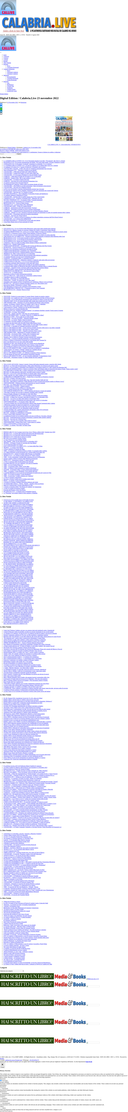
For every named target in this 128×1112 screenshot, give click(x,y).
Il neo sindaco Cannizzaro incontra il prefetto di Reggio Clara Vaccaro (22, 650)
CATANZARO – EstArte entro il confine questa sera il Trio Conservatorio (23, 197)
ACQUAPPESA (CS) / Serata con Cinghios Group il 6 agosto (20, 241)
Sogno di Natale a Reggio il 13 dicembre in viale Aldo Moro (20, 394)
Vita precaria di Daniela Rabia (11, 912)
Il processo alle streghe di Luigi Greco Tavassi (16, 914)
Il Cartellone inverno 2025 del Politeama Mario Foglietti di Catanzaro (22, 766)
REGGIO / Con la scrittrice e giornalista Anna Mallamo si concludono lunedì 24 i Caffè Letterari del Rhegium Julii (35, 367)
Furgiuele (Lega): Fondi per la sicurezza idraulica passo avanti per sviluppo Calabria (26, 718)
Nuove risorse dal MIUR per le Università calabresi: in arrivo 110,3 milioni (24, 641)
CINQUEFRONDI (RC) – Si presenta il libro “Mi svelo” (19, 402)
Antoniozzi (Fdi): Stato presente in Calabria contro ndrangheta (20, 712)
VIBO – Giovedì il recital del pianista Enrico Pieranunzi (18, 880)
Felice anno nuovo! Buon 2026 (12, 675)
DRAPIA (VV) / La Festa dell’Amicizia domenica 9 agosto (19, 435)
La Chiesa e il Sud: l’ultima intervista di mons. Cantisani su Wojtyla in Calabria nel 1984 (27, 964)
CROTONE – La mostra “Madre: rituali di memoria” (18, 320)
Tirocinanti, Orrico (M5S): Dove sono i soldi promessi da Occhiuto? (22, 707)
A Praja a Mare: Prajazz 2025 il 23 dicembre (15, 835)
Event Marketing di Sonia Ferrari (12, 961)
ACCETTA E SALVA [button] (6, 1111)
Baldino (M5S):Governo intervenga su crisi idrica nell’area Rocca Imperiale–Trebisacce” (27, 701)
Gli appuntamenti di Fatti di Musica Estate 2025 (16, 841)
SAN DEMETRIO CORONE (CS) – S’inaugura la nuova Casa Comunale (24, 288)
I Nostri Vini (10, 86)
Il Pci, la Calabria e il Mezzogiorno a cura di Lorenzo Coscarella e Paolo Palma (25, 936)
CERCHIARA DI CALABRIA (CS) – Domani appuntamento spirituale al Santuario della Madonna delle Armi (34, 236)
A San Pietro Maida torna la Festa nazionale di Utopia (18, 222)
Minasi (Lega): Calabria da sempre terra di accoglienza (18, 737)
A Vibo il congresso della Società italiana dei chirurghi (18, 462)
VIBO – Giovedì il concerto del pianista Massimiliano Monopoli (21, 891)
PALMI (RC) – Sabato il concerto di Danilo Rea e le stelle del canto (22, 877)
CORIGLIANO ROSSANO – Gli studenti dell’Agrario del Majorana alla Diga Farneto (27, 246)
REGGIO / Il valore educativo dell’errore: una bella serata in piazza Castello (24, 372)
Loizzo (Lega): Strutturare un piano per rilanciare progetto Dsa (20, 734)
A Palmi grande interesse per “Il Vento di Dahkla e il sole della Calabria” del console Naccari (28, 646)
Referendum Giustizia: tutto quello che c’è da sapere (17, 661)
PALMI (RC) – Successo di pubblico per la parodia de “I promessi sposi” (23, 806)
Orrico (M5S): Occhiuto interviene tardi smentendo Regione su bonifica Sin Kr (25, 710)
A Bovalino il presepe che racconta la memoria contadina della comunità (23, 392)
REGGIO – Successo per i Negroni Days (14, 419)
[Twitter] (64, 107)
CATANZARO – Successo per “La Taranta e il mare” (18, 192)
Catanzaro (6, 56)
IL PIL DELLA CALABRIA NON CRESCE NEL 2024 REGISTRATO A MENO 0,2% (16, 622)
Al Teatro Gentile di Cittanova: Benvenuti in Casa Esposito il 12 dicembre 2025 (25, 767)
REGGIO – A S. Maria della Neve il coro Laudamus (17, 384)
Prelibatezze (10, 84)
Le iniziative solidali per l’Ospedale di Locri (15, 411)
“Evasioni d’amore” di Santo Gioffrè (13, 909)
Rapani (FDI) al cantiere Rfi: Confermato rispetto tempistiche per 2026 (22, 703)
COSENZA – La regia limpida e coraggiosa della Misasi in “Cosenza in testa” (24, 786)
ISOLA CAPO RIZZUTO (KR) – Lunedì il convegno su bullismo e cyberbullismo (26, 348)
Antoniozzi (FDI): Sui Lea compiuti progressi (15, 726)
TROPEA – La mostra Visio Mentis (13, 447)
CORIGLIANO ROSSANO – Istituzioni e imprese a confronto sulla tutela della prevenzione (29, 260)
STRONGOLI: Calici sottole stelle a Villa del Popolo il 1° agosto (21, 306)
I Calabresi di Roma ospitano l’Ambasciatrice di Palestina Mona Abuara (23, 690)
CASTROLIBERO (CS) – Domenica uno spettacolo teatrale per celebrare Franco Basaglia (28, 813)
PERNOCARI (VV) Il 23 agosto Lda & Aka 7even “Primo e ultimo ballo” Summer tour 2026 (29, 432)
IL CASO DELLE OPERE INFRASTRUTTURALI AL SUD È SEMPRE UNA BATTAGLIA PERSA (18, 566)
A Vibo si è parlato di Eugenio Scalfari (14, 488)
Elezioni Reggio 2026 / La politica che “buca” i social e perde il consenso (23, 652)
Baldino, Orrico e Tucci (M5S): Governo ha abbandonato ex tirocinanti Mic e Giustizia (27, 721)
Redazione (23, 102)
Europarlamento (11, 77)
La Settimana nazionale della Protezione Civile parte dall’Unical (21, 263)
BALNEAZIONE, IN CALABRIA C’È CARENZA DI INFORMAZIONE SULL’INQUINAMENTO (18, 591)
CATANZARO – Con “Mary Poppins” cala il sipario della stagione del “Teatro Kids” (27, 805)
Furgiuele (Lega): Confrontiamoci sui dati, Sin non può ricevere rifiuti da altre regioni (26, 709)
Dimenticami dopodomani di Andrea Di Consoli (16, 911)
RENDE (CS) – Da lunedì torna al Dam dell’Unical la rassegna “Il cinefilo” (24, 794)
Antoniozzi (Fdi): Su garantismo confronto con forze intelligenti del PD (23, 756)
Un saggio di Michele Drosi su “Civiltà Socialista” (17, 917)
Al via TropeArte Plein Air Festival (13, 444)
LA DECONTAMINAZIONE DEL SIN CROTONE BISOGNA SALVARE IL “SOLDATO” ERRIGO (18, 578)
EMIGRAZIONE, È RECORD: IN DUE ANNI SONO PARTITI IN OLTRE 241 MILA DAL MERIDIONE (19, 588)
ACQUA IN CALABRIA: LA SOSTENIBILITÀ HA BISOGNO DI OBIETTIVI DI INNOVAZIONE (18, 616)
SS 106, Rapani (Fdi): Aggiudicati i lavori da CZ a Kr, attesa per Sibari (22, 698)
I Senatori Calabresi (12, 73)
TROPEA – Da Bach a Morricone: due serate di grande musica (20, 848)
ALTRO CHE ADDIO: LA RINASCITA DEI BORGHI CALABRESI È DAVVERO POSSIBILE (18, 503)
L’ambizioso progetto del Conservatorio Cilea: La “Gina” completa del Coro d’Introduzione (28, 890)
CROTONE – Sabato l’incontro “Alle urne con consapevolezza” (21, 313)
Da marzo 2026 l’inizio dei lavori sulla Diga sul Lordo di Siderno (21, 406)
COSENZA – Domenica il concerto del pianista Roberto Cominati (21, 884)
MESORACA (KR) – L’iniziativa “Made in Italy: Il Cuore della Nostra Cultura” (25, 324)
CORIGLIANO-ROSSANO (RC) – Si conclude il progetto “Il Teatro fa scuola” (25, 802)
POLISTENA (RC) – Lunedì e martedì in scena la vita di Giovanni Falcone (24, 811)
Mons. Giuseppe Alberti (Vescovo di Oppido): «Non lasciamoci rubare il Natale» (25, 680)
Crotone (5, 59)
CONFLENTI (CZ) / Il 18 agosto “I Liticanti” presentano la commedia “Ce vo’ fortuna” (27, 164)
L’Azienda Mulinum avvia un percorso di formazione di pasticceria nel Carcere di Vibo (27, 472)
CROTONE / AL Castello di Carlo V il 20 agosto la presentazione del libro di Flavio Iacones (29, 298)
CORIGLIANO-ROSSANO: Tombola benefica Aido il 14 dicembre (22, 252)
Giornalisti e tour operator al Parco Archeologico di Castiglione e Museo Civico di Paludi (27, 282)
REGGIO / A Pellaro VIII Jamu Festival (14, 378)
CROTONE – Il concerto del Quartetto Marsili (16, 895)
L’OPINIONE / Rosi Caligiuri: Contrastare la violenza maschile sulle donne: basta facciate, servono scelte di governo (35, 688)
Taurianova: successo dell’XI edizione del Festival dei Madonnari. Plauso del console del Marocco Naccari (32, 649)
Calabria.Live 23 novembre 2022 (32, 147)
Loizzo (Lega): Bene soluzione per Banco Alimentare (18, 729)
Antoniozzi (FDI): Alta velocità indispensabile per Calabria (19, 751)
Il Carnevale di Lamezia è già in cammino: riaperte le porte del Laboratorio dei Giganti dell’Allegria (30, 190)
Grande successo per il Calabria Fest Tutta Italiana (17, 857)
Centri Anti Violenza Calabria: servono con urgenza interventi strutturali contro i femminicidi (28, 630)
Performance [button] (3, 1091)
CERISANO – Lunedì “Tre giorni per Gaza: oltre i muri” (19, 280)
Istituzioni (6, 75)
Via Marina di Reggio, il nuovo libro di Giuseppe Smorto (19, 928)
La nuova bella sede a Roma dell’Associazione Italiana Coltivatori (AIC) (23, 685)
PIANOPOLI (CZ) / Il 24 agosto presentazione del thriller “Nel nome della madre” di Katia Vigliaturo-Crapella (34, 162)
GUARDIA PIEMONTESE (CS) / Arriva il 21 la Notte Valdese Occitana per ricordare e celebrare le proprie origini (35, 231)
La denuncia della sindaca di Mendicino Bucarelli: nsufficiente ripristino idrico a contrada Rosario (30, 266)
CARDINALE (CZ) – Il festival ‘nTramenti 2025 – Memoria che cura (22, 198)
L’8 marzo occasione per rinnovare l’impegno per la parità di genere (22, 664)
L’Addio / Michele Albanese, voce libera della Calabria (18, 668)
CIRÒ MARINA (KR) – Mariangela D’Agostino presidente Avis (21, 332)
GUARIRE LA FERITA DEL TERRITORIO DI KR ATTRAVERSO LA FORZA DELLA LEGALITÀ (18, 619)
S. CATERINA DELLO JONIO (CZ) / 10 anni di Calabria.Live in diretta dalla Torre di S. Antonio (30, 165)
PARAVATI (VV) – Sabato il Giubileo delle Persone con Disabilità (21, 454)
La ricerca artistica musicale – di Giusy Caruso (16, 945)
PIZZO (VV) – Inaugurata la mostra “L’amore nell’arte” (18, 460)
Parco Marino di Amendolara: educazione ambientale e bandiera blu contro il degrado (26, 644)
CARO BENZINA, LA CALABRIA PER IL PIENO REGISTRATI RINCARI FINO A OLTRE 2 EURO (18, 610)
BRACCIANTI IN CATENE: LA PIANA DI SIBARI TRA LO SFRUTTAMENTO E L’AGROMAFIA (18, 604)
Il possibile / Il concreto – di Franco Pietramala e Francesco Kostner (22, 934)
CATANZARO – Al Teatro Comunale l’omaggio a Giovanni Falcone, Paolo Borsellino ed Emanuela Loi (32, 827)
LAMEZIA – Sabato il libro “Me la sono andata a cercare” (19, 178)
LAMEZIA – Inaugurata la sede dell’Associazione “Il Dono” (20, 208)
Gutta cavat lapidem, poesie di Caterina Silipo (16, 933)
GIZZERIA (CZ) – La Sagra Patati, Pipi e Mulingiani (18, 204)
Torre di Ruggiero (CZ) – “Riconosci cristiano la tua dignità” (20, 170)
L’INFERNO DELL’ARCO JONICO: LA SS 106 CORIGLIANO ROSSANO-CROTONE (17, 582)
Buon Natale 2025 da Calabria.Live (13, 682)
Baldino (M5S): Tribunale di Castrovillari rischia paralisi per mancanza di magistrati (26, 728)
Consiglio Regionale (12, 78)
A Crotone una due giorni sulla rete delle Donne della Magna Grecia (22, 323)
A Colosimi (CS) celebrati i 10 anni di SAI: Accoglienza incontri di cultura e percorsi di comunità (30, 633)
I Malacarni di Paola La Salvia (11, 901)
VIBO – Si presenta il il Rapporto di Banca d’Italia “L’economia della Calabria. (25, 451)
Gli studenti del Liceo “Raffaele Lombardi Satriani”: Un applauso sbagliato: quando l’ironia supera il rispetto (33, 310)
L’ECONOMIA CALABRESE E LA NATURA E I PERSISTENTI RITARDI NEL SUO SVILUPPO (17, 597)
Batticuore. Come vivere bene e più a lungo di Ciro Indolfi (19, 925)
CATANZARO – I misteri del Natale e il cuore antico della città (20, 173)
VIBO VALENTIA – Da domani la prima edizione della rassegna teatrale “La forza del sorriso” (29, 795)
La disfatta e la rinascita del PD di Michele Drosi (16, 948)
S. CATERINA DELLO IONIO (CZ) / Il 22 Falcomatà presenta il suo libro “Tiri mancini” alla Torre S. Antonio (34, 161)
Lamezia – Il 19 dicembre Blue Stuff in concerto (16, 840)
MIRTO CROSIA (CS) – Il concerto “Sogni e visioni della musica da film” (24, 869)
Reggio (5, 61)
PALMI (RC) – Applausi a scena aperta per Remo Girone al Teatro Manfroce (24, 819)
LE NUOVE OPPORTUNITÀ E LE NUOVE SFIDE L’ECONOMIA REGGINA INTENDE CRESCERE (18, 572)
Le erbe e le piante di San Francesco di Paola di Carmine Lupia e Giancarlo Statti (25, 903)
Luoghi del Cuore (12, 91)
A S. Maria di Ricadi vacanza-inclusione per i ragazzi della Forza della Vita (24, 452)
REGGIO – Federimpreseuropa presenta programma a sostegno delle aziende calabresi (27, 417)
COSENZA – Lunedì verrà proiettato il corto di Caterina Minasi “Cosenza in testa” (26, 792)
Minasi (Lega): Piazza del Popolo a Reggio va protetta (18, 753)
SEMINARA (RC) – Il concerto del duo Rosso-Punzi (18, 868)
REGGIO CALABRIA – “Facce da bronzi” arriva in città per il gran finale (24, 772)
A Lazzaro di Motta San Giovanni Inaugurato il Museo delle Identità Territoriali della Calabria (29, 403)
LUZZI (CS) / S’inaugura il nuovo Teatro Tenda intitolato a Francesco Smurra (24, 233)
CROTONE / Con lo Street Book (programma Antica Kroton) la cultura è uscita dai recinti (28, 299)
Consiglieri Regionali (13, 67)
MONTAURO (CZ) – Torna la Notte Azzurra (16, 203)
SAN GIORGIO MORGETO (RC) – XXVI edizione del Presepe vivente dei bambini (27, 391)
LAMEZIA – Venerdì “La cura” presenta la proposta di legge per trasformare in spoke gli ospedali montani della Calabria (36, 212)
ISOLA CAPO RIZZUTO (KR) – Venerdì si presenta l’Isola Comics (22, 331)
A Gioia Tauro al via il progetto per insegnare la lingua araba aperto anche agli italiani (26, 691)
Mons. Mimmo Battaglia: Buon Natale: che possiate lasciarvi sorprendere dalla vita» (26, 677)
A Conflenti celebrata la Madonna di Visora (15, 195)
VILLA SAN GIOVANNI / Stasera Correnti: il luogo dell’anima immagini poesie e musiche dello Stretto (32, 364)
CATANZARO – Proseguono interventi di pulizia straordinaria (20, 214)
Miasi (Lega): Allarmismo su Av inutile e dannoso (17, 748)
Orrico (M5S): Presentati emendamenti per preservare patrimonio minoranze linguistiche (27, 743)
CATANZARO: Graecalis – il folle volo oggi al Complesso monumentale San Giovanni (27, 168)
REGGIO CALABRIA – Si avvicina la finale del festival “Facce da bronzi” (24, 808)
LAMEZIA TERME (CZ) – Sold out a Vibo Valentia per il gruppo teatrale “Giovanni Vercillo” (29, 783)
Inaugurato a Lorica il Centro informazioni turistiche (17, 274)
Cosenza (5, 58)
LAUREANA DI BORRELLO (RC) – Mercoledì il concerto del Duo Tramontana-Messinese (29, 862)
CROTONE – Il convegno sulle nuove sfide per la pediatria (19, 335)
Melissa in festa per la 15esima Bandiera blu (15, 309)
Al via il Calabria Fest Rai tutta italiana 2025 (15, 860)
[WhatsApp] (64, 109)
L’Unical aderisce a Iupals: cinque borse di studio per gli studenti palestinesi (24, 264)
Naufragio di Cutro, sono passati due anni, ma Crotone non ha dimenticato (23, 343)
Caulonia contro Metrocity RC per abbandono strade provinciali (20, 408)
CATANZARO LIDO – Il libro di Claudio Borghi (17, 206)
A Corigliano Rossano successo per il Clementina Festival (19, 257)
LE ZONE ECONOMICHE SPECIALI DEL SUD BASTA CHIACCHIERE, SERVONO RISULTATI (14, 149)
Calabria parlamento (9, 69)
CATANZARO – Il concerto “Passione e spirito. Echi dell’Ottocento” (22, 854)
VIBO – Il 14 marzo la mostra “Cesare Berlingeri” (17, 474)
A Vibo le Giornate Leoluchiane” (12, 477)
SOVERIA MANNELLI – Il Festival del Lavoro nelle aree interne (21, 220)
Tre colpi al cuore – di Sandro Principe (14, 959)
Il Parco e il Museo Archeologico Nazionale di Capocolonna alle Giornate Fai (24, 340)
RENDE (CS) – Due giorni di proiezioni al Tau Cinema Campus (21, 800)
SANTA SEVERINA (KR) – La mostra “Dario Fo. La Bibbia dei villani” (23, 315)
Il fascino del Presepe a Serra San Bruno (14, 490)
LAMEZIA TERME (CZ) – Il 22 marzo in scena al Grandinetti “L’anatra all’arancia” (26, 822)
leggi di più (89, 1061)
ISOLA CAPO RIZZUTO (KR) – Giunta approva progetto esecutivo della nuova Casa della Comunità (31, 327)
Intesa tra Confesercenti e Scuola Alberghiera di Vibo (18, 485)
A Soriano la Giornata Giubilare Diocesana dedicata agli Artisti (20, 482)
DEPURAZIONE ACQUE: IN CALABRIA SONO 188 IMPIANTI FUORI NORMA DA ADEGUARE (18, 575)
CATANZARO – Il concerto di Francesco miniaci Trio (18, 882)
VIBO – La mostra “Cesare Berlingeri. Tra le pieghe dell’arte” (20, 471)
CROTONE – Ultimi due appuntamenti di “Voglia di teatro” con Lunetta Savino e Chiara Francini (30, 774)
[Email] (64, 113)
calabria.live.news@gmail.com (13, 1060)
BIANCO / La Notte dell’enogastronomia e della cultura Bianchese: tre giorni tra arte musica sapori (30, 366)
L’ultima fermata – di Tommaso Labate (14, 958)
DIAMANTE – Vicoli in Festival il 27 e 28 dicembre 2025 (19, 247)
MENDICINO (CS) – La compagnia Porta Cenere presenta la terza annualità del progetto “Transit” (30, 781)
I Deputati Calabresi (12, 72)
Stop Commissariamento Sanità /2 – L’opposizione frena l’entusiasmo (22, 658)
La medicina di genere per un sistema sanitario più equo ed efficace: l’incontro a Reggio (27, 416)
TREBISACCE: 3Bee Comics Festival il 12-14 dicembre (19, 253)
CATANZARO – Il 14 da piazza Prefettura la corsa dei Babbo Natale (22, 175)
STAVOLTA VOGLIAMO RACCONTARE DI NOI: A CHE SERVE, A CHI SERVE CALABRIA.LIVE (18, 500)
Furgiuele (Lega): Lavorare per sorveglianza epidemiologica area (21, 720)
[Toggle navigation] (0, 52)
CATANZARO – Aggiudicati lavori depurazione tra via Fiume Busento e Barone (25, 211)
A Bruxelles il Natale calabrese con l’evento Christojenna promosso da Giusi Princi (26, 683)
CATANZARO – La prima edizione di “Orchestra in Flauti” (20, 866)
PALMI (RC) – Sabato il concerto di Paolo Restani (17, 859)
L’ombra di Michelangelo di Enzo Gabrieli (15, 950)
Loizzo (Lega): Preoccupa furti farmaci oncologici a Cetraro (19, 750)
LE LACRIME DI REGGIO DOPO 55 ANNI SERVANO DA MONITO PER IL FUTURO (16, 553)
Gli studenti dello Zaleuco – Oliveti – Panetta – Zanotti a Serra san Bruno (23, 483)
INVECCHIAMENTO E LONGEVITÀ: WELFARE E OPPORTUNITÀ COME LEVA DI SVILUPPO (18, 510)
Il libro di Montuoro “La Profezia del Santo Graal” (17, 940)
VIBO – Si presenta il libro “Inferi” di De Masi (16, 466)
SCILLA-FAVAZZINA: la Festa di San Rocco (16, 423)
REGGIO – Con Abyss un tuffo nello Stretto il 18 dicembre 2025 (21, 398)
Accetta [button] (76, 1061)
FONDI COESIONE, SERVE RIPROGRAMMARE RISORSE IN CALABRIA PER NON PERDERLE (18, 541)
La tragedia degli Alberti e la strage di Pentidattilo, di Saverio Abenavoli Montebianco (26, 962)
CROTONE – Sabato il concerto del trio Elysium (17, 874)
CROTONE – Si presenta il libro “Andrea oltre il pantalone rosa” (21, 334)
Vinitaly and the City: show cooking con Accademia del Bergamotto (22, 375)
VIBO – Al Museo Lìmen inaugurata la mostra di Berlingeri (19, 468)
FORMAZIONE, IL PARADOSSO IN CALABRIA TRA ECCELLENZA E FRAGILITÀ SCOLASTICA (18, 519)
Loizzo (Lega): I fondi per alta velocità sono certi (16, 745)
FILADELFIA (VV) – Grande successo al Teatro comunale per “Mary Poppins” (25, 770)
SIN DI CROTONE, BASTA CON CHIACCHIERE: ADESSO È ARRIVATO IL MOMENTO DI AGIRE (18, 535)
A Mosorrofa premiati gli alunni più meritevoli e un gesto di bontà (21, 405)
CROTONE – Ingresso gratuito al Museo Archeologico (18, 351)
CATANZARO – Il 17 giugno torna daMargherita (17, 219)
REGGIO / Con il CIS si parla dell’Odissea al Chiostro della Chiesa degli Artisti (25, 373)
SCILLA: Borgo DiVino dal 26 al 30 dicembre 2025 (17, 389)
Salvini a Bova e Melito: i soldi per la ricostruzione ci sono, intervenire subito (24, 671)
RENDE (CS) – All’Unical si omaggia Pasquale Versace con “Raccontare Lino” (25, 283)
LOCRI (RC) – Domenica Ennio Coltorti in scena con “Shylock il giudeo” (23, 784)
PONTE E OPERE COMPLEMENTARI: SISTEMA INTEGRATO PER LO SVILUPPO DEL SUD (18, 600)
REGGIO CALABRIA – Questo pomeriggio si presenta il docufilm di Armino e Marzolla (28, 789)
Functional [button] (3, 1087)
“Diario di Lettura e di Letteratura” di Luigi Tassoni (17, 915)
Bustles (2, 1058)
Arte (8, 83)
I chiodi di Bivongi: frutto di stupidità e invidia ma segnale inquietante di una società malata (28, 632)
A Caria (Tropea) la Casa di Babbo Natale (14, 440)
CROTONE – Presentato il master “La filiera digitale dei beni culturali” (23, 357)
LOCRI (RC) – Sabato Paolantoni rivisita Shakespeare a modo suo (21, 780)
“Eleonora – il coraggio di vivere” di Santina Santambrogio (19, 904)
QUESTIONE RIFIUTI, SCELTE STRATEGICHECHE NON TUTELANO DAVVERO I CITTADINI (18, 594)
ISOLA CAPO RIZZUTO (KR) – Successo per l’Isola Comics (20, 329)
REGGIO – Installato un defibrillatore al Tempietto (17, 413)
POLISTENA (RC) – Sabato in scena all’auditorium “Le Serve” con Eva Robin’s (25, 777)
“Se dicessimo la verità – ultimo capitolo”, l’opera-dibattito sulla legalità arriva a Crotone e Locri (29, 803)
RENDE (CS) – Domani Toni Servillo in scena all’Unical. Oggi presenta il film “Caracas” (28, 825)
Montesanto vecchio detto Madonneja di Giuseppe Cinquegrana (20, 908)
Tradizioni (10, 88)
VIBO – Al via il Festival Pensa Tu (13, 465)
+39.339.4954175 (34, 1060)
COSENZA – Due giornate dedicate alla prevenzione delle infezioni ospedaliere (25, 255)
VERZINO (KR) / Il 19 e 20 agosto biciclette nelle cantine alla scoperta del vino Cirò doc (28, 301)
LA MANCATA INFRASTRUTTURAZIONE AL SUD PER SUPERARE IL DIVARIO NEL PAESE (17, 607)
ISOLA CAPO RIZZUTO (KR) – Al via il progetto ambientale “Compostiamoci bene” (27, 356)
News (8, 66)
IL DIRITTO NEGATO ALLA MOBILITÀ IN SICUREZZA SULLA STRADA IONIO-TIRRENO (18, 538)
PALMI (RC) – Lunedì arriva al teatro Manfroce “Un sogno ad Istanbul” (23, 816)
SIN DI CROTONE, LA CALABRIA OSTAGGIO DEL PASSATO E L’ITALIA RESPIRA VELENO (17, 557)
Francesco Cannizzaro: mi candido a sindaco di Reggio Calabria (21, 660)
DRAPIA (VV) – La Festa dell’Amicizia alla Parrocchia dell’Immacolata (23, 433)
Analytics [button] (2, 1096)
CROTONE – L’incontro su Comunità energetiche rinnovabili (20, 326)
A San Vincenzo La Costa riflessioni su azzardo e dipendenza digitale (22, 666)
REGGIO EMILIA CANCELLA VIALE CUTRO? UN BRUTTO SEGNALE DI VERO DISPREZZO (18, 506)
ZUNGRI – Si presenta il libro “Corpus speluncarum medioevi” (20, 469)
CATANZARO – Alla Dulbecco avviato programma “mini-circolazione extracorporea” (27, 186)
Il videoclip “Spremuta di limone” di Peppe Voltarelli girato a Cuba (21, 888)
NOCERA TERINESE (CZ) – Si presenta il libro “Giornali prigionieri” (23, 200)
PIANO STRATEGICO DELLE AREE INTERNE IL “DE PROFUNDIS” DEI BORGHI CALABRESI (18, 563)
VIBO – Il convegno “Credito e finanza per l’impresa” (18, 476)
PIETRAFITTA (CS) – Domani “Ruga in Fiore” (16, 289)
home (5, 55)
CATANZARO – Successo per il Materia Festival (17, 187)
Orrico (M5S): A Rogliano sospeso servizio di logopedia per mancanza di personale (26, 717)
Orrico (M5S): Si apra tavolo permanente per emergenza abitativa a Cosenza (24, 757)
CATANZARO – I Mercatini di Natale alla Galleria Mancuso (20, 172)
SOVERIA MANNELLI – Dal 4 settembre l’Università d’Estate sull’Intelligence (25, 193)
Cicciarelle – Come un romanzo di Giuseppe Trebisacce (12, 919)
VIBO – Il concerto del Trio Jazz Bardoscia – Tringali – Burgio (20, 887)
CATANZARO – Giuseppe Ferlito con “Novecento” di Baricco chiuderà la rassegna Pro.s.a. (28, 775)
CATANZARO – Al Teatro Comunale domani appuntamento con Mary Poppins (25, 810)
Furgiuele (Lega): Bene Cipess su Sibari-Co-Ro (16, 704)
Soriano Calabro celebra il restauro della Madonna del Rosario (20, 458)
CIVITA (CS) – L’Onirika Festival (12, 272)
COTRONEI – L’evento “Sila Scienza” (14, 312)
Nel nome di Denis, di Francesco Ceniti (14, 955)
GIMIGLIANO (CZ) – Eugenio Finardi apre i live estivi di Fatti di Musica (23, 852)
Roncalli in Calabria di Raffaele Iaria (13, 942)
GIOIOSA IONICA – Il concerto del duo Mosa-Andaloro (19, 855)
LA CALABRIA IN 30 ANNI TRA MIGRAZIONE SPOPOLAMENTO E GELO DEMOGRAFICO (18, 613)
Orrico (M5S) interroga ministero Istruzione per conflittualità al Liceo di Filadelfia (25, 723)
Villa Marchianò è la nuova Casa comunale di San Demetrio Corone (22, 286)
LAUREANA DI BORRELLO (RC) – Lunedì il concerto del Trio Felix (23, 863)
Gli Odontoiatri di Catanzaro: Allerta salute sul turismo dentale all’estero (23, 184)
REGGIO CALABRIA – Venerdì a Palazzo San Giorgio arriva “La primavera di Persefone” (28, 814)
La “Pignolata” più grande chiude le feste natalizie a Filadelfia (20, 493)
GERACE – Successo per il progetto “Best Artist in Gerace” (20, 420)
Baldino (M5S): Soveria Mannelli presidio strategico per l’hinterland (22, 735)
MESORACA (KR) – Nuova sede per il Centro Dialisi (18, 316)
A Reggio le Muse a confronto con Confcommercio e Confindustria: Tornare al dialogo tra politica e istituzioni (30, 152)
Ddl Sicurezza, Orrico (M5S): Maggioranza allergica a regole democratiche (24, 714)
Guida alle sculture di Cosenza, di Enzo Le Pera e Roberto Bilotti (21, 931)
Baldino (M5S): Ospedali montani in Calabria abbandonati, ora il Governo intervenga (26, 754)
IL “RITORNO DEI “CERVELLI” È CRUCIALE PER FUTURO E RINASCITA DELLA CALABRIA (18, 569)
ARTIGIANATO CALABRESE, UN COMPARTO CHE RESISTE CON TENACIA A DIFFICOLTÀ (18, 516)
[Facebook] (64, 104)
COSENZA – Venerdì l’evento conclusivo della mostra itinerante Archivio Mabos (25, 267)
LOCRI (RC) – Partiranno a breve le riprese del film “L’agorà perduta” (22, 791)
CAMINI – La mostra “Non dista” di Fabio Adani (17, 425)
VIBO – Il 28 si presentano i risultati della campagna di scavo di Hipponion (24, 457)
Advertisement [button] (4, 1101)
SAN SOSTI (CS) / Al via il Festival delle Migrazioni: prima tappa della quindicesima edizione (29, 228)
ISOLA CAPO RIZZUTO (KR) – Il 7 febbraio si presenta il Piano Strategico (24, 352)
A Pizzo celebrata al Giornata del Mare (14, 449)
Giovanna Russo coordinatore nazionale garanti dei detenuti (19, 672)
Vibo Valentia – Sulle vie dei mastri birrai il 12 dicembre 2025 (20, 441)
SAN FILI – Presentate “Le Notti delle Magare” (16, 278)
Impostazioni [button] (81, 1061)
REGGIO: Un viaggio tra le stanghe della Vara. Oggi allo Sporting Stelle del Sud (25, 380)
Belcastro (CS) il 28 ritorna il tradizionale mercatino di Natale (20, 249)
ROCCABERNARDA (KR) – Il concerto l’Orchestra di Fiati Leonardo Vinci (24, 871)
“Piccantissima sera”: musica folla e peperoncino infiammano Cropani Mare (24, 638)
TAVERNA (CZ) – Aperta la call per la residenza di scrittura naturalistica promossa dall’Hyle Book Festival (33, 217)
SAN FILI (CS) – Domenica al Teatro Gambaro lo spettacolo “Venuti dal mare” (25, 824)
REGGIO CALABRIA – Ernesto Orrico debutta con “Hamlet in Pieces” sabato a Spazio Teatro (29, 797)
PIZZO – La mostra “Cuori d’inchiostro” (14, 480)
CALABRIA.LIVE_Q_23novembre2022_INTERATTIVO (64, 144)
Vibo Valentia (7, 63)
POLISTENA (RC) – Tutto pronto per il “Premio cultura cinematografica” (23, 788)
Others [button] (2, 1106)
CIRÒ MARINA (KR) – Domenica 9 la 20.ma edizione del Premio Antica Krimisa (26, 302)
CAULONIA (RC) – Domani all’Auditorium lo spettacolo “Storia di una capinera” (26, 820)
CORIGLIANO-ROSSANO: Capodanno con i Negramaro (19, 250)
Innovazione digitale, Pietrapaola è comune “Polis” (17, 285)
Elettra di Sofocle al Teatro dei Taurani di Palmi (16, 769)
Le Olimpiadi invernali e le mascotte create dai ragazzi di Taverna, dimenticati (24, 669)
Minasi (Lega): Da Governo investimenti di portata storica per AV (21, 739)
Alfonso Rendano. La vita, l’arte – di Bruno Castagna (18, 951)
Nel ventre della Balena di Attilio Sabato (14, 947)
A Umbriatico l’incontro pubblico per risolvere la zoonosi (19, 321)
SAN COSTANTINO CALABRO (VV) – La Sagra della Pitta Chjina (22, 446)
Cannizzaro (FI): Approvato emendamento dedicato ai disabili (20, 759)
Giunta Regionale (12, 80)
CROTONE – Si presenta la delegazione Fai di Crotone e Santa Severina (23, 345)
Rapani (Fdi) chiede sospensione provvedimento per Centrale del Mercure (23, 742)
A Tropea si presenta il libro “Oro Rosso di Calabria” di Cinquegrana (22, 487)
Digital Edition (4, 94)
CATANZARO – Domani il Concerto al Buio (16, 893)
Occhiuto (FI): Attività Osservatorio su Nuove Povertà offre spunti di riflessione (25, 732)
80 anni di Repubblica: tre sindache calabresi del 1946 (18, 663)
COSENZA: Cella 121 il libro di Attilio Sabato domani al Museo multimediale (24, 242)
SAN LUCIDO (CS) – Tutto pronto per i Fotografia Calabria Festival (22, 275)
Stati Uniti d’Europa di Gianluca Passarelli (15, 922)
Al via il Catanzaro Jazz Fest (11, 851)
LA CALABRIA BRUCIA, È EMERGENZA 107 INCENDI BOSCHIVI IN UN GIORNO (16, 585)
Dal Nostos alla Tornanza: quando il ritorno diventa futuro (19, 647)
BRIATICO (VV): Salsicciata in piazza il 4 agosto (17, 436)
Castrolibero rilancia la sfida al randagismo (15, 277)
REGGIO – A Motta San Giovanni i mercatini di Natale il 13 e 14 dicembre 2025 (25, 397)
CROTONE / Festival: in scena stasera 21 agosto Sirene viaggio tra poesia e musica (26, 296)
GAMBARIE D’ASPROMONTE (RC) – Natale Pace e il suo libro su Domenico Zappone (28, 377)
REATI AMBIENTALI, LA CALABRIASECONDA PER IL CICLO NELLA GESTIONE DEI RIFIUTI (21, 544)
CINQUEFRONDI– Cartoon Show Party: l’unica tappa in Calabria (22, 422)
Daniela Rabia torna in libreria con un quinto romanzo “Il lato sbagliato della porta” (26, 937)
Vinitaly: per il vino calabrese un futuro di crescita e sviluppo (20, 655)
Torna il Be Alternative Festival (12, 846)
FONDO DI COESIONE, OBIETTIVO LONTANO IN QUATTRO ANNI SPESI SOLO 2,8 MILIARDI (18, 547)
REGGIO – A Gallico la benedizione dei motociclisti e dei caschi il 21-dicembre (25, 400)
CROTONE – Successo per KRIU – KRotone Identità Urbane (20, 318)
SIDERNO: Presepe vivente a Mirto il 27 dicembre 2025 (19, 387)
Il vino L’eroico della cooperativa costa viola (15, 414)
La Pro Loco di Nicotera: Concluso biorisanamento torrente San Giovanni (23, 189)
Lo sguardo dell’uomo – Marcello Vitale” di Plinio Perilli (19, 926)
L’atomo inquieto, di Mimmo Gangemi (14, 956)
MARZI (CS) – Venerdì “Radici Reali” (14, 244)
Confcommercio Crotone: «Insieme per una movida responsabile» (21, 307)
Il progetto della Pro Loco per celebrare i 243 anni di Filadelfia (20, 463)
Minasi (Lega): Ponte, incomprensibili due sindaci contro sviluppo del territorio (25, 731)
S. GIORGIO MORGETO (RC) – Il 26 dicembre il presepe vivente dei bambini (25, 395)
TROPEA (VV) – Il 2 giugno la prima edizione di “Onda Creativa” (21, 455)
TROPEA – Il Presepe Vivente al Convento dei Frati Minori (19, 443)
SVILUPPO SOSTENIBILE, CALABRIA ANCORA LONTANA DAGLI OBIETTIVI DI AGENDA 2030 (18, 560)
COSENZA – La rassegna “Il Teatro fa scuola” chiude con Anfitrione (22, 778)
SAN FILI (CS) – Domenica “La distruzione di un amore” (19, 885)
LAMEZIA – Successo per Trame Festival (15, 215)
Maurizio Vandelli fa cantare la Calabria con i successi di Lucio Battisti (22, 873)
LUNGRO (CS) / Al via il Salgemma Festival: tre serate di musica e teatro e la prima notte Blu (29, 235)
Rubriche (6, 81)
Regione (5, 64)
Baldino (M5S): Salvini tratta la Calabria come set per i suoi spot (21, 699)
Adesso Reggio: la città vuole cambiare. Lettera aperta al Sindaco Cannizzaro (24, 639)
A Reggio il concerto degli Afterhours (13, 843)
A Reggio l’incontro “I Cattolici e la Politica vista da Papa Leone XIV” (22, 686)
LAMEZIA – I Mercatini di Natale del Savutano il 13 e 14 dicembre (22, 176)
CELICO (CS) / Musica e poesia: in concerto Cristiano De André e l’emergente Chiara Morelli (29, 230)
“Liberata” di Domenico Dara (11, 906)
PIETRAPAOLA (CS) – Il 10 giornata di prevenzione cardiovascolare (22, 239)
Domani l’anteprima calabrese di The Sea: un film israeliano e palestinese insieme (25, 635)
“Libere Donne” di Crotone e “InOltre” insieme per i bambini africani (22, 349)
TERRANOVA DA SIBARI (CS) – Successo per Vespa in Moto (21, 271)
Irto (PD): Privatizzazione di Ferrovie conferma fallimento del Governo (22, 740)
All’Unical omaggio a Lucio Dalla (12, 879)
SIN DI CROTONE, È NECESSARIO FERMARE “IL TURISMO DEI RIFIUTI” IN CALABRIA (17, 522)
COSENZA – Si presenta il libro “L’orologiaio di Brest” (18, 258)
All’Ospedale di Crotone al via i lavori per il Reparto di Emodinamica (22, 346)
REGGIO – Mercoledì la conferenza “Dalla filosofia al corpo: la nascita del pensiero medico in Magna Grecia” (33, 381)
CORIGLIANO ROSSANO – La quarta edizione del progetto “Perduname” (24, 865)
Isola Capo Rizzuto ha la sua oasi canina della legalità (18, 342)
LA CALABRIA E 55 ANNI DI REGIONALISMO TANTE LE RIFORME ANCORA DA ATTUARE (18, 525)
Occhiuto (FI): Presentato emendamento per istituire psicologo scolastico (23, 706)
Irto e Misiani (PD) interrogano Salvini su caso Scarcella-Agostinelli (22, 715)
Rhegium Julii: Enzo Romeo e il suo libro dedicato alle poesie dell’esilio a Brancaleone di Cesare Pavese (32, 636)
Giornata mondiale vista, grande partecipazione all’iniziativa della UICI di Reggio (25, 409)
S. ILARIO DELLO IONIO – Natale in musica (16, 386)
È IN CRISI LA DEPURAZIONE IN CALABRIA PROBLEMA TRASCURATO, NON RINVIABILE (18, 532)
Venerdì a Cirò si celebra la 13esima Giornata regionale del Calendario (22, 337)
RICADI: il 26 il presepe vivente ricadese (14, 438)
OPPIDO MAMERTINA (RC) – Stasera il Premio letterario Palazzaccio (23, 643)
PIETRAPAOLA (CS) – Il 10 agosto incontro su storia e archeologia (22, 238)
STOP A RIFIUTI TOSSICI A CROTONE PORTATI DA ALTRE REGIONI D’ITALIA (16, 550)
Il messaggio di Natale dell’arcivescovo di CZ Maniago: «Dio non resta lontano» (25, 679)
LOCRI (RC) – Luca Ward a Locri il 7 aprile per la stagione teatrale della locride (25, 799)
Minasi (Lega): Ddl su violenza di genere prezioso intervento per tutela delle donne (26, 725)
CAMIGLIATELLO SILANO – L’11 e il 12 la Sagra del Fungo (21, 261)
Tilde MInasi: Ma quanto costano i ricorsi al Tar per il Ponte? (20, 746)
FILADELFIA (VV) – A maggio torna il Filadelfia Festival (19, 491)
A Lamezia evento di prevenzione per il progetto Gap (18, 201)
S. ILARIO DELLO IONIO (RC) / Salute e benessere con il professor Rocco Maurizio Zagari (29, 370)
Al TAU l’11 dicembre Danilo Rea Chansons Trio (17, 837)
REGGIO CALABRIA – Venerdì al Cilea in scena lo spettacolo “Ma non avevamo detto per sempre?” (31, 817)
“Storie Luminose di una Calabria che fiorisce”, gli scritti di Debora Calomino (24, 930)
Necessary (5, 1080)
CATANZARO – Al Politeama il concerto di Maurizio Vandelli (20, 876)
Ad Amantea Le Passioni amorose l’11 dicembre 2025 (18, 838)
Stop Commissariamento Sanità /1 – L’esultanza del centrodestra (21, 657)
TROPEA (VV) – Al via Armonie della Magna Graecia (18, 849)
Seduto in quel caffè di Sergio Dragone (14, 953)
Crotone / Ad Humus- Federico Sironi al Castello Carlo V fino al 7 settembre (24, 304)
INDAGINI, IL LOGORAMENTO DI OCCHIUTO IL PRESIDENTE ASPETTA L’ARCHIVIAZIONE (18, 513)
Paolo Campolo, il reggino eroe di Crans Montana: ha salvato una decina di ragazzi (26, 674)
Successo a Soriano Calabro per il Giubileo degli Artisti (18, 479)
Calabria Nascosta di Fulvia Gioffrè (13, 923)
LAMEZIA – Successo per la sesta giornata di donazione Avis (20, 181)
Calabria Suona (11, 89)
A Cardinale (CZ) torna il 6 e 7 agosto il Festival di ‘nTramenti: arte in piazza (24, 167)
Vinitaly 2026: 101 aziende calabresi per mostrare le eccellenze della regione (24, 654)
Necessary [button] (3, 1079)
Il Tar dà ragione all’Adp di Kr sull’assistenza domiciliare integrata (21, 354)
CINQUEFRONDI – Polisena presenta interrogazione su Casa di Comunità (24, 383)
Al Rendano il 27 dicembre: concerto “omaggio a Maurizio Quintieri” (22, 833)
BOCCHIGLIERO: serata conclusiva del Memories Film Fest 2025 (22, 269)
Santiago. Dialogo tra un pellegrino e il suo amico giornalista (20, 939)
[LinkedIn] (64, 111)
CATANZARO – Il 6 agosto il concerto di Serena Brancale (19, 844)
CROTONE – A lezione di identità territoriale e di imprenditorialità (21, 338)
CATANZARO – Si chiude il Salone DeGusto (16, 179)
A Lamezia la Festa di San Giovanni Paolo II (15, 182)
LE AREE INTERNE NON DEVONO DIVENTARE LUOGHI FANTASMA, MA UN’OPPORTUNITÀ (18, 528)
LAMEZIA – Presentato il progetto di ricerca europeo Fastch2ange (21, 209)
